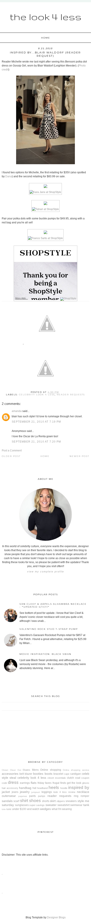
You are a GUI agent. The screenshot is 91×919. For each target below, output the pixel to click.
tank (86, 805)
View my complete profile (45, 571)
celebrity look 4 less (37, 394)
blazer (28, 773)
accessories (10, 773)
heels (54, 787)
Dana (8, 176)
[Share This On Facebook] (23, 345)
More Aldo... (21, 298)
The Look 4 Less (46, 16)
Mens (35, 769)
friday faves (44, 782)
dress (13, 782)
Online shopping (50, 769)
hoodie (63, 788)
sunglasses (22, 805)
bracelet (58, 773)
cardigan (75, 773)
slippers (61, 801)
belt (21, 773)
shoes (35, 800)
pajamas (22, 796)
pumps (41, 796)
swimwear (76, 805)
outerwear (9, 796)
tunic (8, 809)
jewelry (25, 792)
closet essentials (56, 778)
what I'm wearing (62, 809)
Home (45, 37)
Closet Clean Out (11, 770)
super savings (37, 805)
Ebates (26, 770)
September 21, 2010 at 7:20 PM (36, 441)
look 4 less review (64, 792)
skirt (53, 801)
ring (76, 796)
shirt (24, 800)
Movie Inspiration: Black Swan (45, 654)
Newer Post (79, 456)
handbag (25, 788)
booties (38, 773)
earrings (25, 782)
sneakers (71, 801)
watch (35, 809)
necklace (83, 792)
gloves (85, 783)
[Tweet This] (47, 345)
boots (48, 773)
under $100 (19, 809)
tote (4, 809)
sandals (7, 801)
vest (29, 809)
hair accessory (10, 788)
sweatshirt (63, 805)
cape (66, 774)
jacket (6, 792)
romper (85, 796)
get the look (74, 782)
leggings (47, 792)
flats (33, 782)
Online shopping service (76, 770)
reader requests (71, 394)
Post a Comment (12, 450)
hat (34, 788)
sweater (51, 805)
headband (42, 788)
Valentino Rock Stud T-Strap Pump (48, 629)
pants (32, 796)
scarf (16, 801)
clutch (70, 777)
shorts (45, 801)
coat (77, 777)
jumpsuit (35, 792)
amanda (17, 411)
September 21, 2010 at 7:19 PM (36, 421)
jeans (15, 792)
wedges (45, 809)
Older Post (11, 456)
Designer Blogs (56, 917)
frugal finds (59, 782)
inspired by (78, 787)
